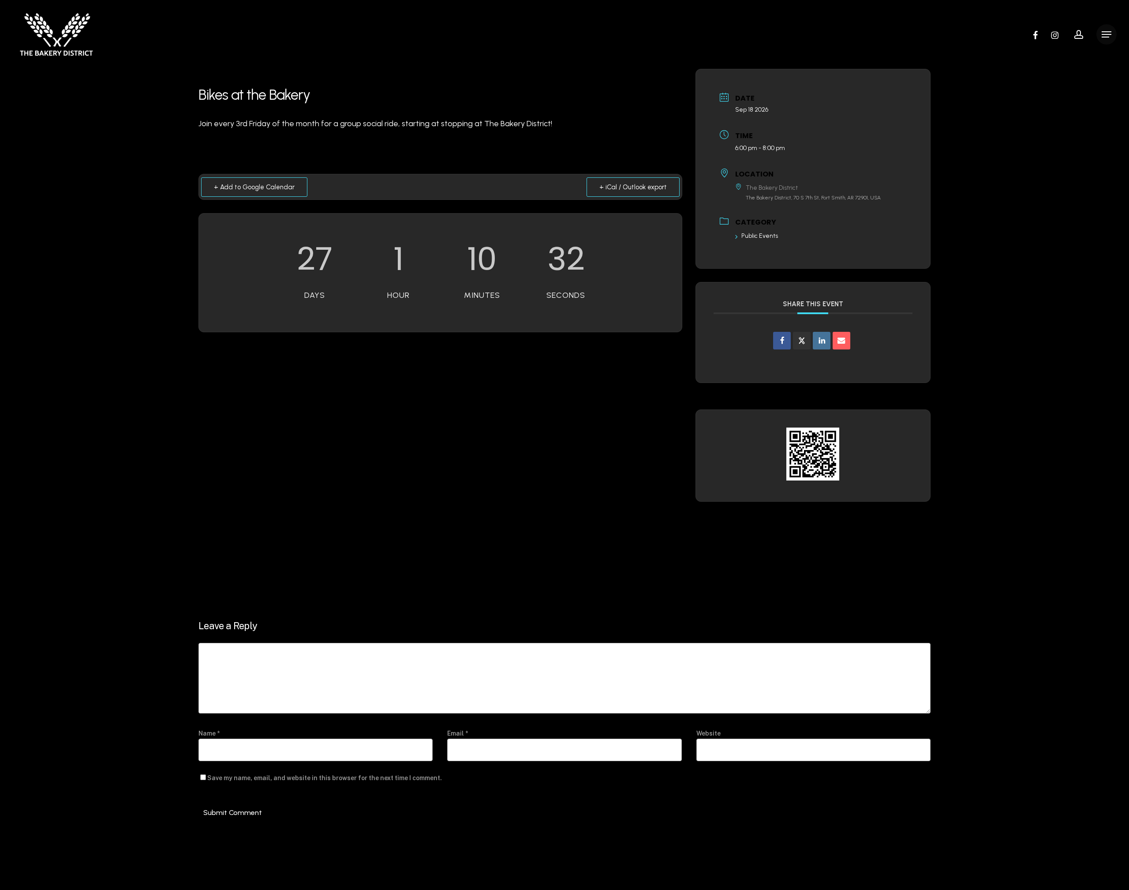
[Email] (841, 340)
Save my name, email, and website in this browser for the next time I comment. (324, 777)
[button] (1106, 34)
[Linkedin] (821, 340)
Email (457, 733)
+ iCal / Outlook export (633, 187)
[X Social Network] (802, 340)
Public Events (759, 236)
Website (708, 733)
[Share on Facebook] (782, 340)
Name (209, 733)
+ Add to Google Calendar (254, 187)
